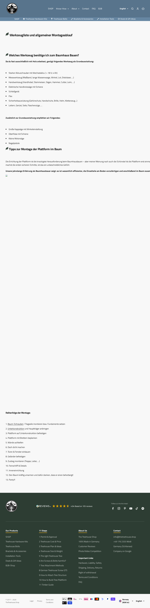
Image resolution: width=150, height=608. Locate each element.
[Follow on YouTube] (130, 508)
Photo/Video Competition (90, 551)
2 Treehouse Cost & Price (50, 541)
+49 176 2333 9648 (122, 541)
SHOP (50, 8)
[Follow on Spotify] (142, 508)
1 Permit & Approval (48, 536)
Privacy (39, 601)
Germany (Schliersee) (122, 546)
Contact (85, 8)
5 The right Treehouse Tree (50, 556)
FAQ (94, 8)
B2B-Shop (10, 565)
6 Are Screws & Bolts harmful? (52, 560)
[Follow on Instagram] (118, 508)
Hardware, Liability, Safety (90, 562)
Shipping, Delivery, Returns (90, 567)
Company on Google (122, 551)
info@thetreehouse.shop (124, 536)
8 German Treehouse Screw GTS (53, 570)
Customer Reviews (87, 546)
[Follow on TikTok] (136, 508)
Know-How (61, 8)
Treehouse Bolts (13, 546)
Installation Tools (13, 556)
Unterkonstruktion (16, 428)
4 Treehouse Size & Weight (51, 551)
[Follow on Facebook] (112, 508)
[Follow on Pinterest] (124, 508)
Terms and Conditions (88, 577)
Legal (31, 601)
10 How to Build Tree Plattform (53, 579)
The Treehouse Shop (87, 536)
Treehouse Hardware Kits (17, 541)
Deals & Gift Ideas (13, 560)
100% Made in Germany (89, 541)
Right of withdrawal (87, 572)
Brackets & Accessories (16, 551)
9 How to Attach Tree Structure (52, 575)
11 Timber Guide (46, 584)
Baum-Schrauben (15, 424)
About (74, 8)
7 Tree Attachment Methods (51, 565)
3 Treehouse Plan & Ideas (50, 546)
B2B (100, 8)
